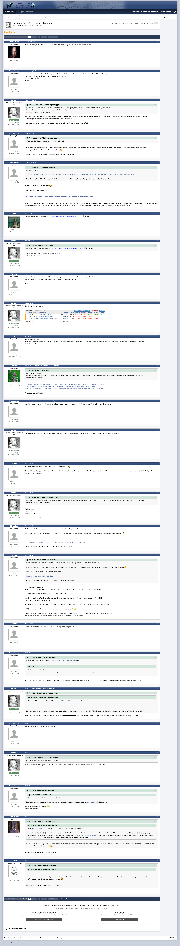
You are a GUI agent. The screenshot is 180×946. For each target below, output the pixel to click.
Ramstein (38, 25)
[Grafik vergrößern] (61, 150)
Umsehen (9, 12)
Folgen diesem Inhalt (147, 23)
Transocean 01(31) (42, 828)
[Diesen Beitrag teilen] (157, 42)
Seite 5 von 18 (64, 37)
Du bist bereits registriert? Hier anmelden (144, 11)
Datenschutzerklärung (17, 943)
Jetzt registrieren (166, 11)
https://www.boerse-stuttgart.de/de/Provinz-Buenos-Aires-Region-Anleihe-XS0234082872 (55, 542)
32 (156, 23)
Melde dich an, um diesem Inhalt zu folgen (126, 23)
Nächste (51, 37)
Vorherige (11, 37)
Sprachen (6, 943)
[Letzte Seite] (56, 37)
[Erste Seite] (5, 37)
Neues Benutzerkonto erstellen (44, 919)
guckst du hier (90, 765)
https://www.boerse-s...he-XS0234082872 (40, 576)
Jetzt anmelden (119, 919)
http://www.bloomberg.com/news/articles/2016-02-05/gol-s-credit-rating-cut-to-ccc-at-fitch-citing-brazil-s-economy (65, 384)
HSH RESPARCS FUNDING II (64, 660)
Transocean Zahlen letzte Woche (85, 835)
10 (45, 37)
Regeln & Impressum (26, 12)
